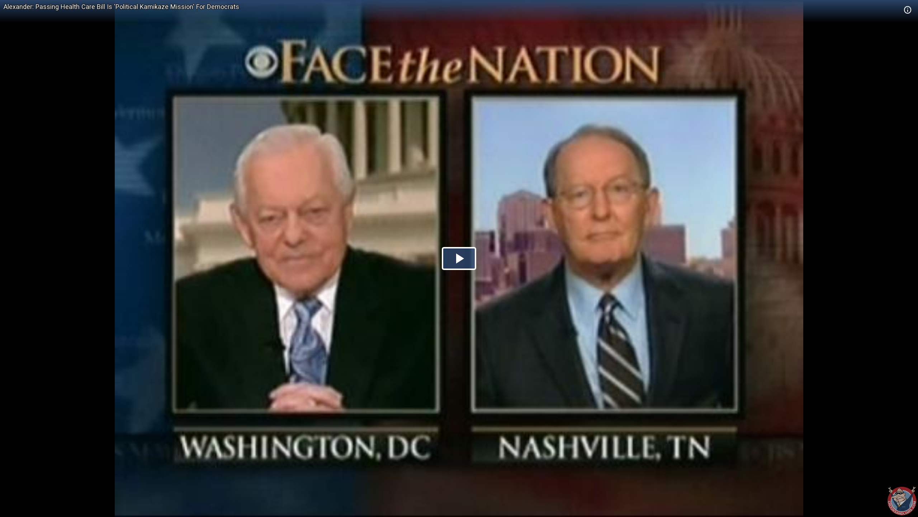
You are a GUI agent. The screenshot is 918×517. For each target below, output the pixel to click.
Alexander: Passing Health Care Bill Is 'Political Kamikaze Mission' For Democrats (121, 6)
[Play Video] (459, 258)
